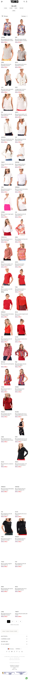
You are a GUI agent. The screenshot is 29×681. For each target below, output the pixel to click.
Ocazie (11, 8)
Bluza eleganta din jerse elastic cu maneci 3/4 (20, 165)
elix (2, 112)
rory (16, 87)
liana (2, 62)
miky (16, 37)
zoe (16, 137)
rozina (17, 411)
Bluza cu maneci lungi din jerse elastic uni (6, 564)
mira (2, 287)
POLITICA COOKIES (14, 666)
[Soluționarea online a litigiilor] (21, 673)
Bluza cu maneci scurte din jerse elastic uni (6, 289)
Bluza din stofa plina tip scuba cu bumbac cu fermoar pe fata (7, 140)
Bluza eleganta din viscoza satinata (20, 514)
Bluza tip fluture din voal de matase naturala (7, 589)
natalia (3, 362)
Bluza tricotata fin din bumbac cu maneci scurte (21, 190)
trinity (3, 162)
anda (16, 237)
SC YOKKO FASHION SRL (13, 656)
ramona (17, 162)
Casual (5, 8)
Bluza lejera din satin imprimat (7, 363)
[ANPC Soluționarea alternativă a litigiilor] (8, 673)
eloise (16, 337)
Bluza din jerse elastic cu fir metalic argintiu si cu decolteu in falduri (21, 115)
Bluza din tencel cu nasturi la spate (7, 464)
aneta (16, 112)
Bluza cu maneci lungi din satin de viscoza (21, 314)
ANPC (14, 667)
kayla (16, 62)
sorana (3, 37)
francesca (4, 237)
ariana (17, 387)
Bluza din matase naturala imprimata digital (20, 364)
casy (2, 87)
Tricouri (21, 8)
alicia (16, 511)
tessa (2, 387)
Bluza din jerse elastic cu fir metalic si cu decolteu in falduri (7, 264)
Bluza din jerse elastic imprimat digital (19, 389)
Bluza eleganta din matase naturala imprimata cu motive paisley (7, 40)
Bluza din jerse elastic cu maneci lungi (6, 389)
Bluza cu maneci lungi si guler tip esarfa (7, 215)
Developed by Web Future (14, 662)
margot (3, 411)
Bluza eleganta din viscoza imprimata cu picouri (20, 65)
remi (16, 436)
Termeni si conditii (14, 665)
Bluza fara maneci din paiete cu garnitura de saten (7, 90)
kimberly (17, 187)
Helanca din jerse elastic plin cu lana (7, 165)
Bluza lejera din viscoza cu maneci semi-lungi (6, 240)
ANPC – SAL (14, 669)
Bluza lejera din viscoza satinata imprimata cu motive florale (7, 439)
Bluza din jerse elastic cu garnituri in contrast (6, 190)
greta (16, 262)
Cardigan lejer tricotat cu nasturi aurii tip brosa (20, 90)
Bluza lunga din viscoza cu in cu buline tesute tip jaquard (21, 439)
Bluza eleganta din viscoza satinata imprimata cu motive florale (21, 414)
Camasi (13, 10)
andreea (3, 137)
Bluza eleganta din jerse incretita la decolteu (6, 414)
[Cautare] (24, 1)
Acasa (4, 631)
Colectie (7, 631)
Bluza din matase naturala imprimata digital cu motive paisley (21, 40)
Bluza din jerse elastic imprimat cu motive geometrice (19, 264)
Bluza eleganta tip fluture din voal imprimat (21, 240)
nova (16, 312)
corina (3, 212)
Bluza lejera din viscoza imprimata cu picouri (6, 65)
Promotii (11, 631)
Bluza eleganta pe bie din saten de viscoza (6, 115)
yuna (2, 187)
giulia (2, 461)
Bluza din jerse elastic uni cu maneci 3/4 (21, 339)
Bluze (16, 8)
